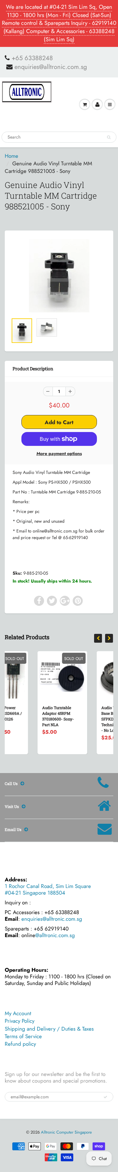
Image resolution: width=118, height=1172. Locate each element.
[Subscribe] (105, 1097)
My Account (18, 1013)
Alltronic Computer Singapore (66, 1132)
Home (11, 156)
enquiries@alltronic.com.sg (50, 67)
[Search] (109, 137)
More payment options (59, 453)
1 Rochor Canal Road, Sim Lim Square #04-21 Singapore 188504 (48, 889)
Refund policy (20, 1044)
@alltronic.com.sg (55, 935)
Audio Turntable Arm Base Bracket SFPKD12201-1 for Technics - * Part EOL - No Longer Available (96, 719)
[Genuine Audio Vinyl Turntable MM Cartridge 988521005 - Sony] (59, 276)
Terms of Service (23, 1036)
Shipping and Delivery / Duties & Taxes (49, 1029)
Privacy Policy (19, 1021)
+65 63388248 (32, 58)
